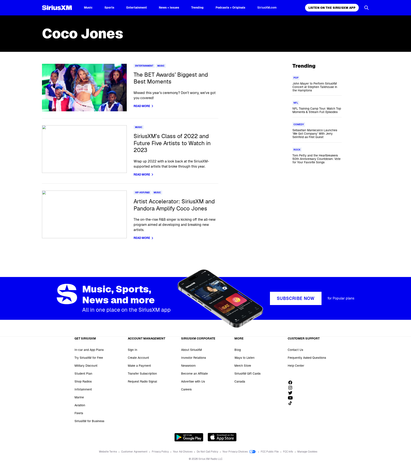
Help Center (296, 366)
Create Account (138, 358)
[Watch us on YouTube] (292, 397)
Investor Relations (193, 358)
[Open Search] (366, 7)
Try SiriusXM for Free (88, 358)
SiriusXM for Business (89, 421)
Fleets (78, 413)
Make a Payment (139, 366)
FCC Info (288, 451)
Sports (109, 7)
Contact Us (295, 350)
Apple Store (222, 437)
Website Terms (108, 451)
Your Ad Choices (183, 451)
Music (88, 7)
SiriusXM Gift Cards (247, 373)
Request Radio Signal (142, 381)
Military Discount (85, 366)
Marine (79, 397)
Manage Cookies (307, 451)
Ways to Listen (244, 358)
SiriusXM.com (267, 7)
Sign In (132, 350)
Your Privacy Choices (235, 451)
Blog (237, 350)
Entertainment (136, 7)
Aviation (79, 405)
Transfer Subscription (142, 373)
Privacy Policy (160, 451)
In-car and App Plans (89, 350)
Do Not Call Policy (208, 451)
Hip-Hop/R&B (142, 192)
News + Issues (169, 7)
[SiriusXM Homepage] (57, 7)
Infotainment (83, 389)
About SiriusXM (191, 350)
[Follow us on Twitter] (292, 392)
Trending (197, 7)
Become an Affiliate (194, 373)
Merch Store (242, 366)
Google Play (188, 437)
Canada (239, 381)
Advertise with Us (193, 381)
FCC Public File (270, 451)
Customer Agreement (134, 451)
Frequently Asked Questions (307, 358)
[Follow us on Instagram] (292, 387)
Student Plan (83, 373)
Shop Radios (83, 381)
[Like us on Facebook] (292, 382)
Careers (186, 389)
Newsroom (188, 366)
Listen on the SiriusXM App (331, 8)
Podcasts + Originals (230, 7)
